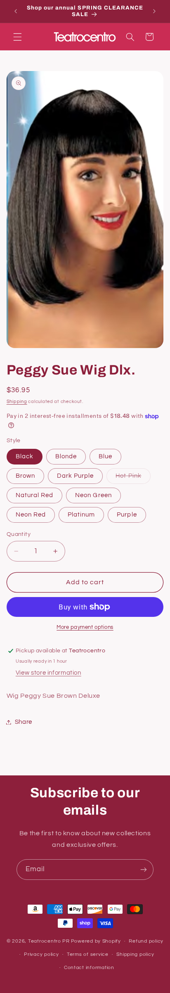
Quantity (19, 534)
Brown (25, 476)
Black (24, 456)
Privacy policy (41, 954)
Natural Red (35, 495)
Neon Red (31, 515)
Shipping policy (135, 954)
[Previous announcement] (16, 11)
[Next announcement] (154, 11)
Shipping (17, 401)
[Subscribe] (143, 869)
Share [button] (23, 722)
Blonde (66, 456)
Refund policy (146, 941)
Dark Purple (75, 476)
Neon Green (93, 495)
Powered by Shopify (96, 941)
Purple (127, 515)
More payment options (85, 627)
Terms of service (88, 954)
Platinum (81, 515)
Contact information (89, 967)
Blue (105, 456)
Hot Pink (133, 478)
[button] (17, 36)
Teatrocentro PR (49, 941)
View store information (48, 673)
